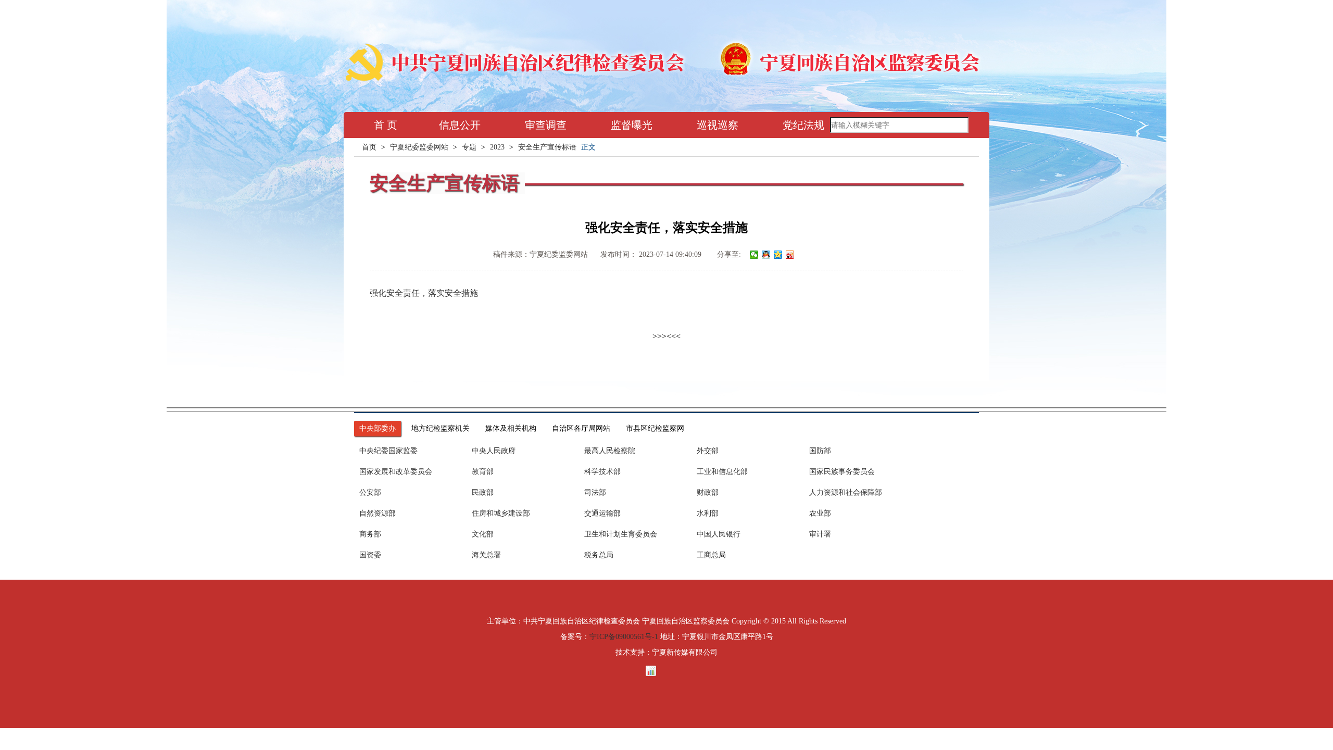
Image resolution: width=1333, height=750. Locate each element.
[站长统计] (666, 671)
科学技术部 (602, 472)
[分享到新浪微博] (790, 255)
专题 (469, 147)
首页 (369, 147)
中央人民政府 (493, 451)
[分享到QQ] (766, 255)
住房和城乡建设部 (501, 513)
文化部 (483, 534)
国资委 (370, 555)
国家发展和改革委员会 (395, 472)
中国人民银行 (718, 534)
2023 (497, 147)
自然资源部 (377, 513)
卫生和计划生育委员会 (620, 534)
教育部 (483, 472)
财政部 (708, 492)
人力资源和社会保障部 (845, 492)
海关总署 (486, 555)
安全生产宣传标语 (547, 147)
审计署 (820, 534)
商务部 (370, 534)
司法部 (595, 492)
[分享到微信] (754, 255)
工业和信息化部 (722, 472)
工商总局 (711, 555)
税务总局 (598, 555)
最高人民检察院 (609, 451)
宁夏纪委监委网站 (419, 147)
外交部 (708, 451)
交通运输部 (602, 513)
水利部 (708, 513)
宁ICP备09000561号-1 (623, 637)
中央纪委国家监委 (388, 451)
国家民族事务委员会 (842, 472)
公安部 (370, 492)
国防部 (820, 451)
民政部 (483, 492)
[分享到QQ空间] (778, 255)
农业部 (820, 513)
